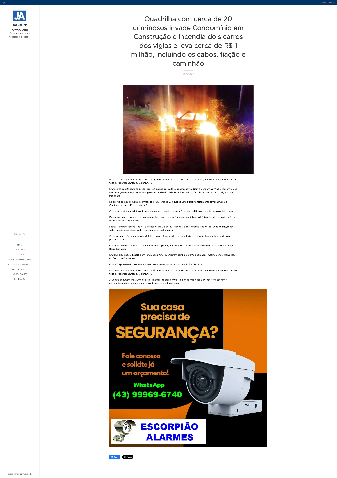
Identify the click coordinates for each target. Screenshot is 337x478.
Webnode (27, 474)
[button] (20, 233)
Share (115, 457)
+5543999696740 (327, 2)
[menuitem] (20, 244)
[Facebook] (3, 2)
